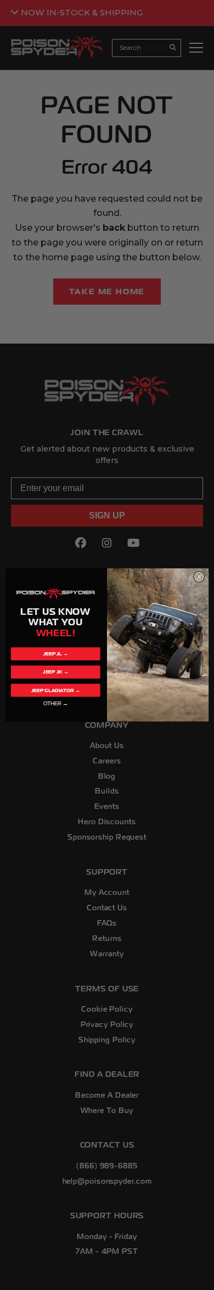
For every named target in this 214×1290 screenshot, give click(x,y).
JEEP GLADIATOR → (55, 690)
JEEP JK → (55, 672)
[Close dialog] (199, 576)
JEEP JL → (55, 654)
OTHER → (55, 703)
